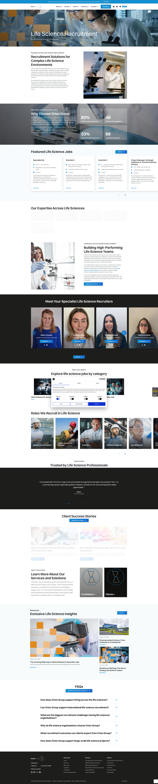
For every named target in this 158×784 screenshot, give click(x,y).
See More (122, 613)
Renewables (110, 772)
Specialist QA (38, 160)
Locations (94, 6)
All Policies (54, 781)
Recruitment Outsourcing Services (94, 767)
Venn (126, 781)
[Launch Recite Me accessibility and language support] (124, 6)
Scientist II (70, 160)
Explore (33, 399)
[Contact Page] (117, 6)
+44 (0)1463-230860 (45, 766)
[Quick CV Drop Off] (113, 6)
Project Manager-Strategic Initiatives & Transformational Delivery (143, 162)
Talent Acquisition (90, 772)
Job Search (67, 770)
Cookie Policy (60, 781)
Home (65, 760)
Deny (61, 404)
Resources (84, 6)
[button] (125, 195)
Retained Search (89, 770)
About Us (58, 6)
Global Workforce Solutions (92, 763)
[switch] (72, 399)
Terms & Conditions (75, 781)
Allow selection (79, 404)
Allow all (97, 404)
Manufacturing (111, 765)
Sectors (75, 6)
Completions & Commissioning (93, 760)
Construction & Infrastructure (115, 760)
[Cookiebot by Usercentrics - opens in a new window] (100, 379)
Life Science (110, 763)
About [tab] (97, 383)
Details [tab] (79, 383)
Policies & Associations (70, 772)
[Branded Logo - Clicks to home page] (36, 6)
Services (67, 6)
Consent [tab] (60, 383)
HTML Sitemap (83, 781)
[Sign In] (120, 6)
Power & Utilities (111, 770)
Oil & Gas (109, 767)
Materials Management (91, 765)
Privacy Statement (67, 781)
